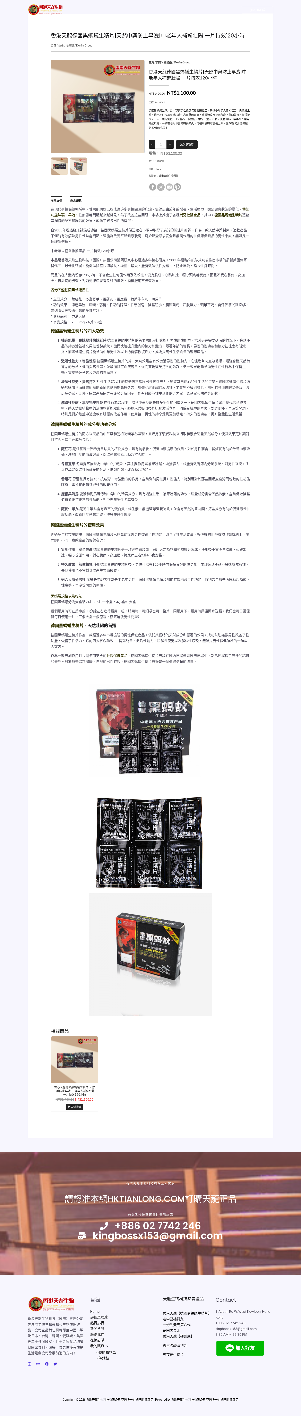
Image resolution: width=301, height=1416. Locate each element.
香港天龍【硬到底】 (178, 1336)
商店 (61, 45)
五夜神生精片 (173, 1355)
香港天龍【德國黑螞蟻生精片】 (187, 1313)
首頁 (53, 45)
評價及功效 (97, 10)
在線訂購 (172, 10)
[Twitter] (214, 10)
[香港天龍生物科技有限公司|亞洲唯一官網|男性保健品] (45, 9)
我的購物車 (107, 1352)
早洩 (71, 215)
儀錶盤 (103, 1358)
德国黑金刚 (171, 1331)
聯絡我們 (154, 10)
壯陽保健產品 (116, 656)
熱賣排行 (117, 10)
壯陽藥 (70, 45)
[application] (199, 10)
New (159, 169)
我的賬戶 (191, 10)
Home (78, 10)
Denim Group (84, 45)
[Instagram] (230, 10)
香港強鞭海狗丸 (175, 1346)
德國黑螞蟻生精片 (67, 626)
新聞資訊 (135, 10)
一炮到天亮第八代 (177, 1325)
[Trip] (38, 1364)
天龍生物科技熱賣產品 (183, 1299)
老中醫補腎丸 (173, 1319)
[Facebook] (222, 10)
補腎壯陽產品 (190, 215)
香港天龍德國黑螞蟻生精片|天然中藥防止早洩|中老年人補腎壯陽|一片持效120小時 (74, 1091)
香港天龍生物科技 (169, 175)
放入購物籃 (74, 1106)
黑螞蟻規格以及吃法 (66, 596)
